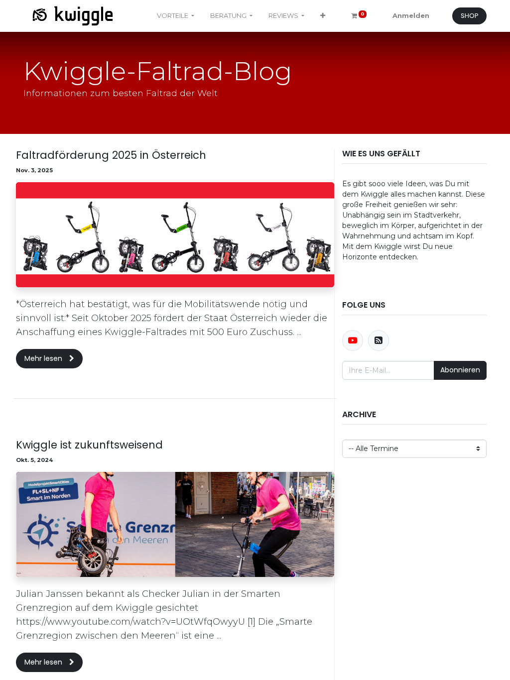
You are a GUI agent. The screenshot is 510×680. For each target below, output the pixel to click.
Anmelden (410, 15)
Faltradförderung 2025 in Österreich (111, 155)
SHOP (470, 15)
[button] (322, 16)
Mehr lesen (44, 358)
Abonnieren (460, 370)
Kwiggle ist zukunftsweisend (89, 445)
